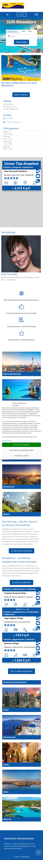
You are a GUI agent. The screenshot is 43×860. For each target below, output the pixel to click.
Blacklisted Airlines (24, 846)
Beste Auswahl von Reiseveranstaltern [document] (21, 340)
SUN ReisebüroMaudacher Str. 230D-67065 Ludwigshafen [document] (11, 106)
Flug (29, 31)
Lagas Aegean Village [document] (13, 618)
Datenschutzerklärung (21, 844)
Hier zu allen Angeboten (21, 671)
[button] (34, 16)
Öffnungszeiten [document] (11, 128)
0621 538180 (9, 118)
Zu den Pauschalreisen (21, 550)
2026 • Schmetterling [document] (22, 857)
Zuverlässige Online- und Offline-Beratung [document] (21, 326)
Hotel (23, 31)
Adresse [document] (7, 101)
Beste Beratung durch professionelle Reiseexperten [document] (21, 300)
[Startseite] (21, 80)
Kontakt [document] (7, 115)
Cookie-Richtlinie (7, 441)
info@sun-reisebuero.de (13, 122)
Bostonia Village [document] (11, 643)
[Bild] (21, 272)
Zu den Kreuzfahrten (21, 582)
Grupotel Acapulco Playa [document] (15, 593)
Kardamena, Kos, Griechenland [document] (17, 622)
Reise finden (21, 42)
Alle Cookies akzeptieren (21, 445)
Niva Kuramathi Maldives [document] (15, 171)
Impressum (8, 844)
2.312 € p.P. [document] (23, 188)
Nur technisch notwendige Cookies (21, 450)
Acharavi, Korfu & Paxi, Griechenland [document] (19, 647)
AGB (33, 846)
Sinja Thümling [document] (9, 274)
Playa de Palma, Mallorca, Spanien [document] (18, 597)
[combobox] (22, 36)
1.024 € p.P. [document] (23, 660)
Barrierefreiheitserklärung (13, 848)
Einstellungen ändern (21, 456)
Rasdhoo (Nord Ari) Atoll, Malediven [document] (19, 175)
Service (14, 846)
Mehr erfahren (21, 94)
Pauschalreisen (12, 31)
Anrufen (21, 14)
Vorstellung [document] (8, 232)
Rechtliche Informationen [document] (19, 838)
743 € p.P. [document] (23, 635)
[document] (21, 132)
